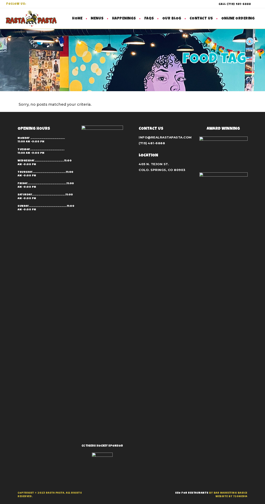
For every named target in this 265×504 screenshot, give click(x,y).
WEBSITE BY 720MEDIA (231, 496)
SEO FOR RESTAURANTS (191, 493)
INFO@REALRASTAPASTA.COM (165, 137)
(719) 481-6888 (152, 143)
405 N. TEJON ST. (154, 164)
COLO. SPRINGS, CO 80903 (162, 170)
